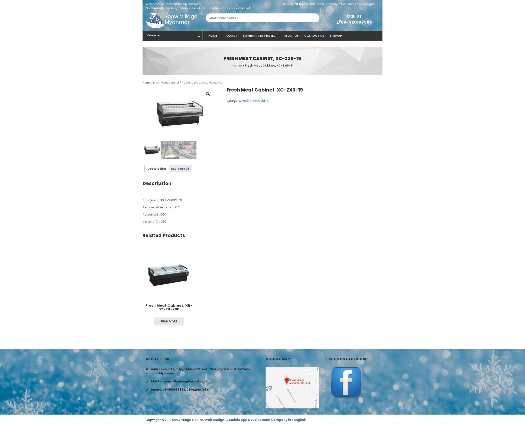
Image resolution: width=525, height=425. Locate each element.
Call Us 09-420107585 (356, 19)
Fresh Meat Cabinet (166, 83)
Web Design (215, 420)
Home (213, 35)
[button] (208, 94)
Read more (168, 321)
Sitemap (336, 35)
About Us (291, 35)
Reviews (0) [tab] (180, 169)
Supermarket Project (260, 35)
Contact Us (314, 35)
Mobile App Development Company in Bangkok (267, 420)
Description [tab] (156, 169)
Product (230, 35)
